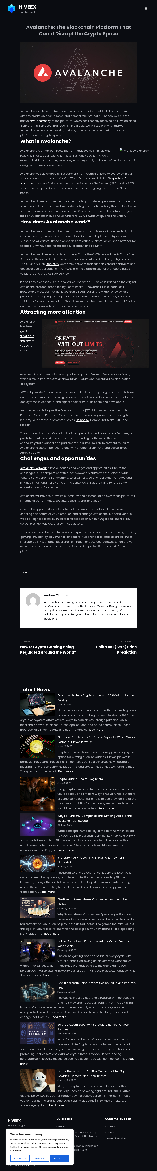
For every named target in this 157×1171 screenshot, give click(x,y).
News (24, 572)
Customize (20, 1158)
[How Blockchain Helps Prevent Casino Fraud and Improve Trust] (37, 992)
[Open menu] (146, 8)
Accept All (60, 1158)
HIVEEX (27, 6)
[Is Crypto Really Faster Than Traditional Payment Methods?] (37, 864)
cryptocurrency (40, 121)
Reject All (40, 1158)
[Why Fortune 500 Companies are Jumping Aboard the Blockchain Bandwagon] (37, 825)
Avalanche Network (33, 468)
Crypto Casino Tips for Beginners (80, 779)
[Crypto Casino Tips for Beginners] (37, 795)
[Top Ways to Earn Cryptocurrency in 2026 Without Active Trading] (37, 705)
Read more (95, 729)
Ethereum (52, 264)
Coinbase (82, 420)
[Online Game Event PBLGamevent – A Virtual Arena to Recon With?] (37, 951)
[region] (40, 1147)
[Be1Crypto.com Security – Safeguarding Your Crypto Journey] (37, 1033)
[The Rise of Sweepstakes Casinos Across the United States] (37, 908)
